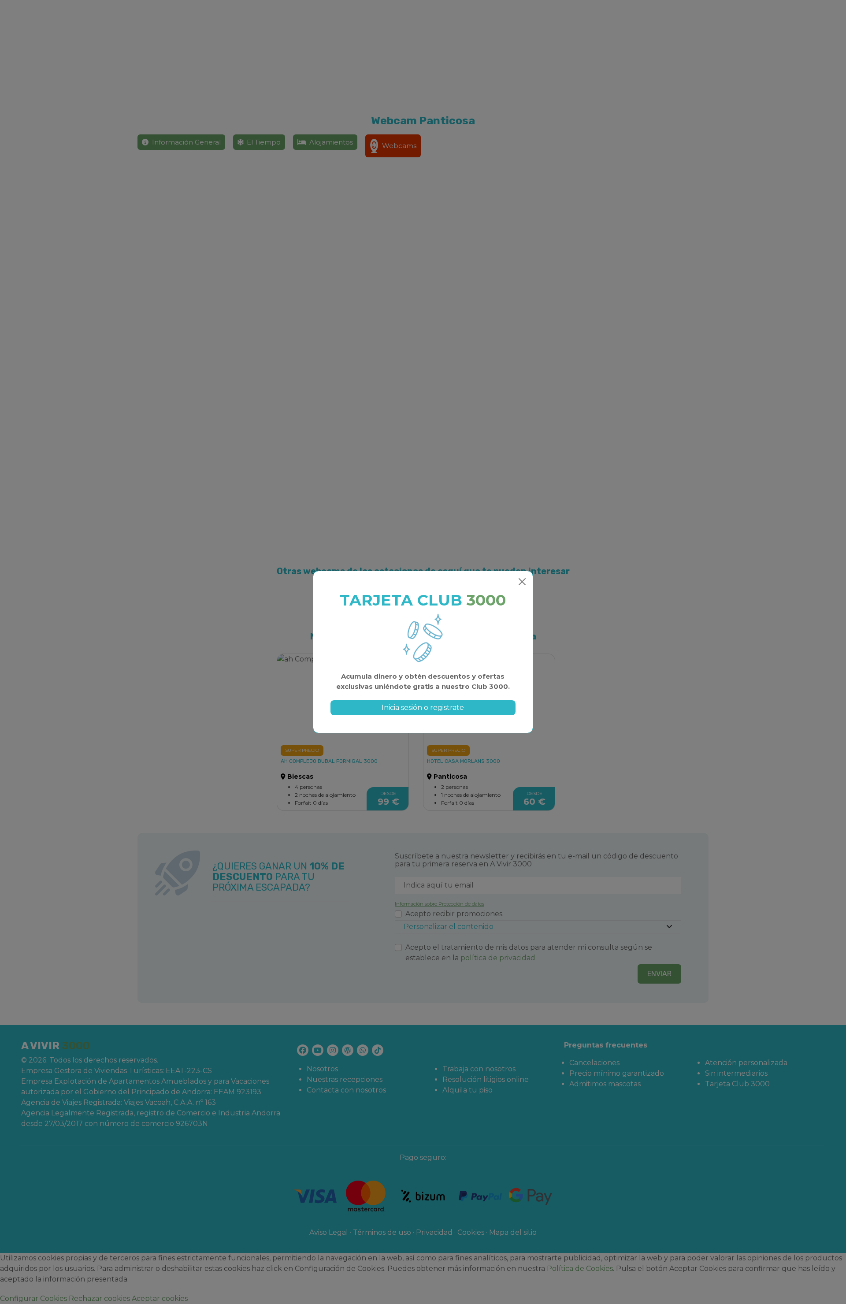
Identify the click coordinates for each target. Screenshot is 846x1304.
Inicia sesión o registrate (423, 707)
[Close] (522, 582)
